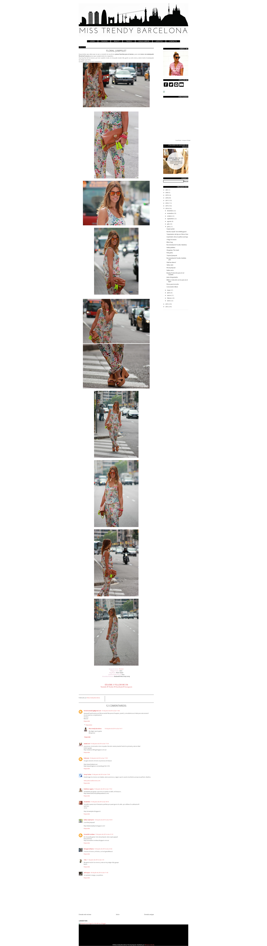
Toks (85, 860)
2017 (167, 200)
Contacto (173, 41)
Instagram (128, 687)
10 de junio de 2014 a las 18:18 (103, 820)
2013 (167, 304)
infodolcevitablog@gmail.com (92, 710)
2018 (167, 198)
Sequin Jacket (170, 229)
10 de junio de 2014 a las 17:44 (101, 774)
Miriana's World (149, 945)
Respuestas (89, 725)
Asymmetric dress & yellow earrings (177, 237)
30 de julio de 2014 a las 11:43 (99, 872)
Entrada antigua (149, 914)
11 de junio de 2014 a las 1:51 (95, 860)
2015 (167, 206)
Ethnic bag (170, 242)
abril (168, 293)
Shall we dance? (171, 262)
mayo (169, 290)
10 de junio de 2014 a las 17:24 (100, 743)
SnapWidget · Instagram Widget (183, 140)
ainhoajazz (87, 872)
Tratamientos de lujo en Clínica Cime (177, 234)
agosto (169, 221)
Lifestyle (159, 41)
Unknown (86, 758)
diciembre (170, 211)
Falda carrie (170, 270)
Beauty (116, 41)
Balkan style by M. (89, 820)
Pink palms (170, 253)
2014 (167, 208)
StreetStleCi (87, 802)
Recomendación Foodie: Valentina (177, 245)
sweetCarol (87, 743)
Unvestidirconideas (89, 834)
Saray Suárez (87, 774)
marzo (169, 295)
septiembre (170, 218)
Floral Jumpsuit (171, 267)
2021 (167, 190)
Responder (87, 721)
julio (168, 224)
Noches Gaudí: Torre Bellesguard (176, 231)
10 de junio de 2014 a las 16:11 (113, 728)
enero (169, 301)
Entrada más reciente (85, 914)
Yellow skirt (170, 265)
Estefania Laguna (89, 789)
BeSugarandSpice (89, 849)
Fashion (104, 41)
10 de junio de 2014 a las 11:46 (111, 710)
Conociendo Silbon (172, 287)
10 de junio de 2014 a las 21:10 (104, 834)
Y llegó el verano (171, 239)
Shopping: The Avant (173, 250)
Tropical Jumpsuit (172, 255)
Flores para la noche (173, 284)
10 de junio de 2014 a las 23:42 (103, 849)
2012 (167, 306)
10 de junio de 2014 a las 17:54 (103, 789)
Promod (121, 669)
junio (168, 226)
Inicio (117, 914)
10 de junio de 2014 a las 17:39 (99, 758)
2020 (167, 192)
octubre (169, 216)
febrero (169, 298)
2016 (167, 203)
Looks (92, 41)
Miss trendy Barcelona (95, 728)
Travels (129, 41)
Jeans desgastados (172, 277)
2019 (167, 195)
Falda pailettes (171, 247)
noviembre (170, 213)
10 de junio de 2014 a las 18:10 (100, 802)
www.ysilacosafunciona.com (92, 780)
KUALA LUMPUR (144, 41)
